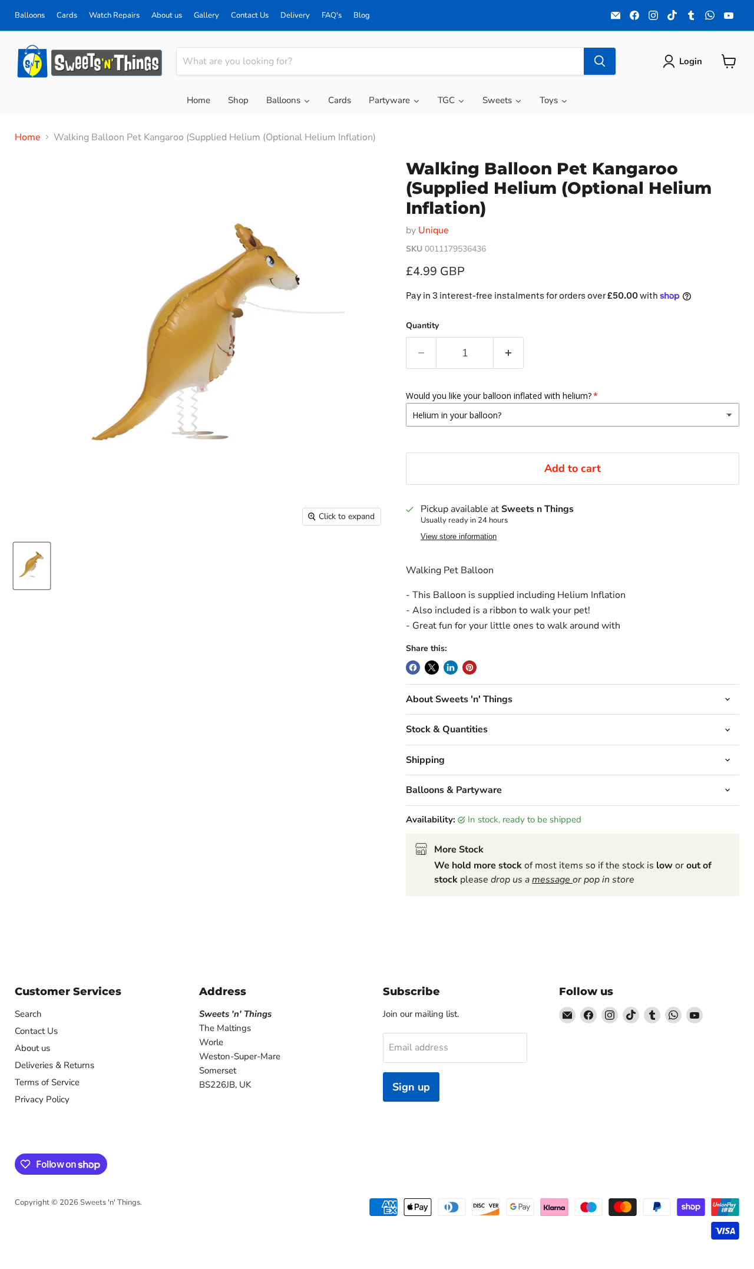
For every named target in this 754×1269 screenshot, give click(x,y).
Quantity (422, 326)
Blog (361, 15)
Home (28, 137)
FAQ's (332, 15)
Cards (67, 15)
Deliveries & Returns (54, 1065)
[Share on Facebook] (413, 667)
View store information (459, 537)
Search (28, 1014)
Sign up (411, 1087)
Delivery (295, 15)
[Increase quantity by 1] (509, 353)
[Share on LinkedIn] (451, 667)
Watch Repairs (114, 15)
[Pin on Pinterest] (469, 667)
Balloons (30, 15)
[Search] (600, 61)
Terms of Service (47, 1082)
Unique (433, 230)
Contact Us (250, 15)
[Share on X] (432, 667)
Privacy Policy (42, 1099)
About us (166, 15)
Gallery (206, 15)
